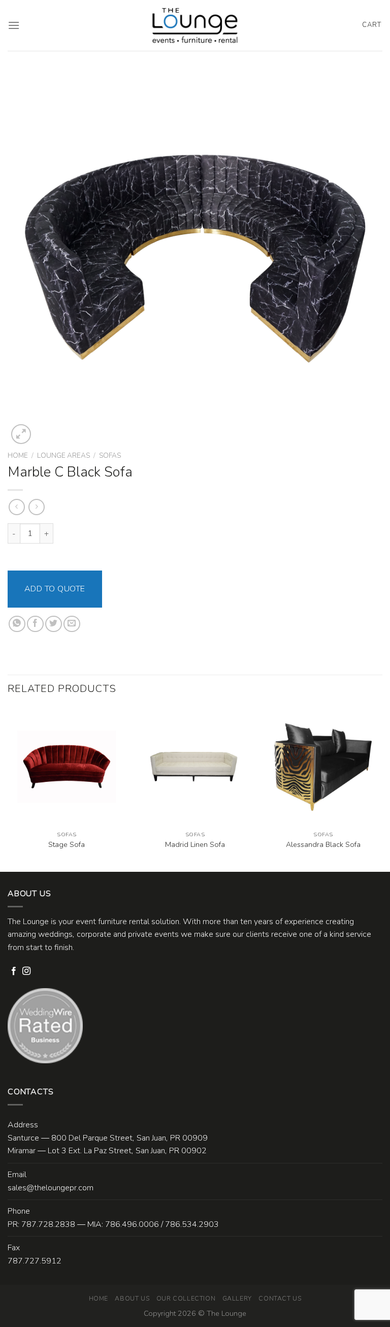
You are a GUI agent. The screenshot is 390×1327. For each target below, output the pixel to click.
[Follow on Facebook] (14, 971)
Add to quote (54, 588)
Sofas (110, 455)
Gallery (237, 1298)
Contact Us (279, 1298)
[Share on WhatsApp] (17, 624)
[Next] (381, 789)
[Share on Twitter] (53, 624)
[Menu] (14, 25)
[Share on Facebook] (35, 624)
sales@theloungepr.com (50, 1187)
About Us (132, 1298)
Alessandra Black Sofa (323, 844)
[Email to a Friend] (71, 624)
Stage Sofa (66, 844)
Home (18, 455)
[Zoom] (21, 434)
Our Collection (186, 1298)
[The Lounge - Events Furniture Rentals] (195, 25)
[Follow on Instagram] (26, 971)
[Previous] (8, 789)
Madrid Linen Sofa (195, 844)
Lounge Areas (63, 455)
